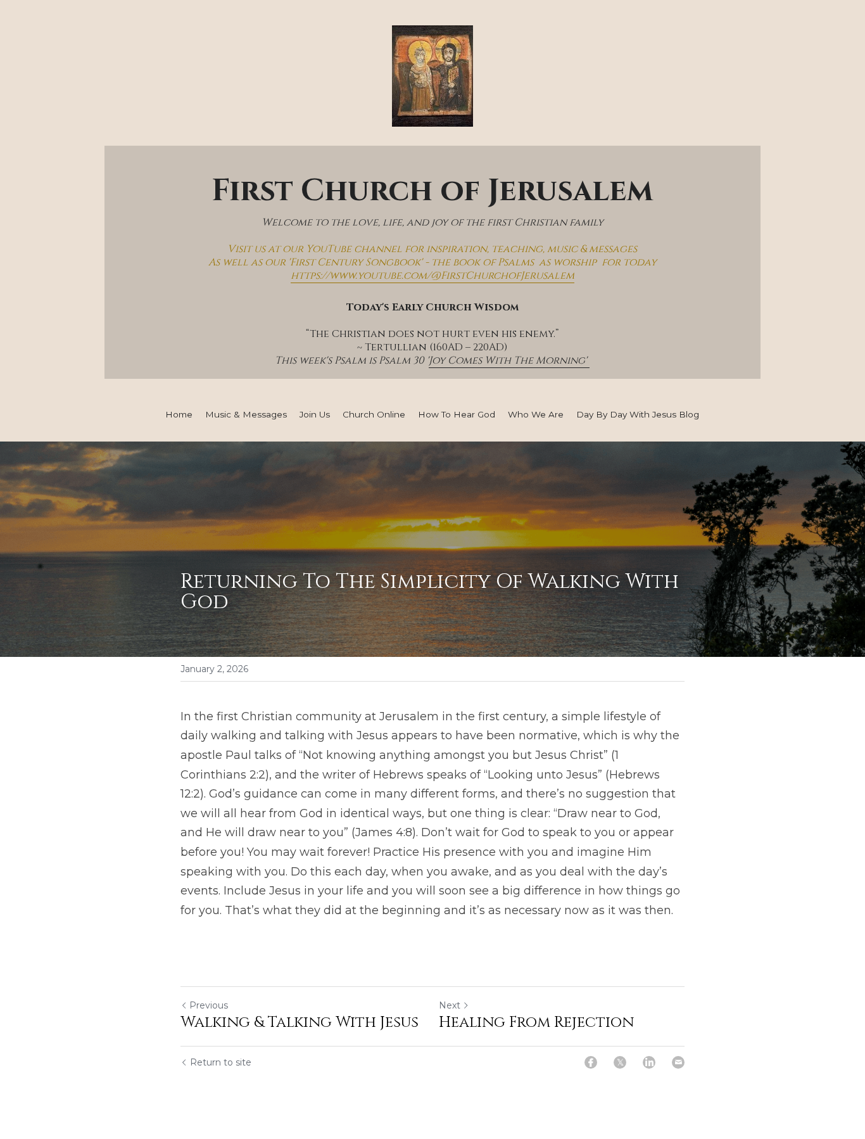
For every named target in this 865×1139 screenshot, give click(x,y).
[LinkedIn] (649, 1062)
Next (449, 1005)
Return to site (220, 1062)
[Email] (678, 1062)
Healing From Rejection (536, 1022)
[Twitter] (620, 1062)
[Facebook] (590, 1062)
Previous (208, 1005)
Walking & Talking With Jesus (299, 1022)
